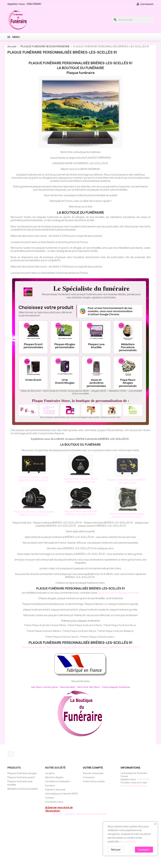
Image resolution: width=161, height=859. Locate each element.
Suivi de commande (93, 773)
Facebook (11, 754)
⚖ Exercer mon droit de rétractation (59, 809)
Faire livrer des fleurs (88, 687)
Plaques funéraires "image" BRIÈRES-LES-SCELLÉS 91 (34, 479)
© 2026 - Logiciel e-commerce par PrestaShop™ (80, 814)
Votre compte (93, 767)
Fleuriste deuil (67, 687)
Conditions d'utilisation (57, 781)
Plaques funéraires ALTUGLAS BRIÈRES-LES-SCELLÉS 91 (80, 480)
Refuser (116, 849)
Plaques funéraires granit (21, 777)
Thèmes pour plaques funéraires (80, 620)
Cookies (49, 797)
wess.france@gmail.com (134, 785)
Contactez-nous (54, 801)
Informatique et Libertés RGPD (61, 793)
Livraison (50, 773)
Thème (71, 625)
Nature (92, 630)
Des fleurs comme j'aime (44, 687)
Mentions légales (54, 777)
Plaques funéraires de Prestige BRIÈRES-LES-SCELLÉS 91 (127, 515)
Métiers (57, 630)
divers (111, 636)
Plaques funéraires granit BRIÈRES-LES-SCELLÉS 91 (127, 481)
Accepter (144, 849)
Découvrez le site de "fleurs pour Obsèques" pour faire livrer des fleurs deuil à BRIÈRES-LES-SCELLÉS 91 (80, 647)
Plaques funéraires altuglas (22, 773)
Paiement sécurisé (55, 789)
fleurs (133, 625)
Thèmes (84, 636)
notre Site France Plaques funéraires (118, 592)
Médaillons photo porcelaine (22, 788)
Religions (128, 630)
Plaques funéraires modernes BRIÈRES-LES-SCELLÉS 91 (80, 513)
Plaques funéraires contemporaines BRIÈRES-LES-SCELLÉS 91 (34, 513)
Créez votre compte (94, 781)
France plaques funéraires (116, 687)
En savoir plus (128, 841)
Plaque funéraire (84, 625)
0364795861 (34, 4)
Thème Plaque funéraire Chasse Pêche (45, 625)
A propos (50, 785)
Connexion (89, 777)
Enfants (98, 625)
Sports (75, 636)
